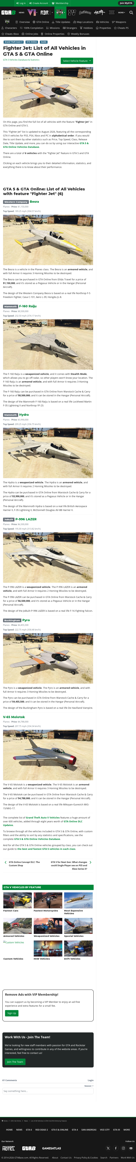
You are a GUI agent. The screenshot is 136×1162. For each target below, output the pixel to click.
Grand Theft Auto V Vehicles (43, 817)
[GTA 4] (72, 13)
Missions (55, 27)
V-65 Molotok (14, 717)
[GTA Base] (8, 12)
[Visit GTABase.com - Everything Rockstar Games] (29, 1148)
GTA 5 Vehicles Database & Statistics (21, 59)
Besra (21, 201)
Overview (24, 22)
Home (9, 1129)
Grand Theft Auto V (13, 42)
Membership (62, 3)
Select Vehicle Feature (75, 60)
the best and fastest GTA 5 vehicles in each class (46, 848)
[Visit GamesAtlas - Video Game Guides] (51, 1148)
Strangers (71, 27)
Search (103, 1157)
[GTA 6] (32, 13)
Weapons (121, 22)
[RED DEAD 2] (46, 13)
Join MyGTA (126, 3)
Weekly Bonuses (80, 33)
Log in (23, 3)
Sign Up (11, 1013)
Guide (43, 42)
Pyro (17, 620)
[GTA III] (112, 13)
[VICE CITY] (100, 13)
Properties (105, 27)
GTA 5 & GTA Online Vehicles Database (37, 839)
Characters (11, 27)
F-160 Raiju (20, 306)
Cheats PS (123, 27)
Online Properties (54, 33)
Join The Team (15, 1061)
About (55, 1157)
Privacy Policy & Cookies (86, 1157)
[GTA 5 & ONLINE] (60, 13)
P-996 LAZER (20, 519)
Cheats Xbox (12, 33)
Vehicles (104, 22)
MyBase (5, 3)
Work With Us (128, 1157)
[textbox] (48, 1092)
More (121, 12)
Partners (114, 1157)
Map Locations (85, 22)
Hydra (16, 415)
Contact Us (66, 1157)
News (21, 12)
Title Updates (63, 22)
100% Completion (33, 27)
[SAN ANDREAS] (85, 13)
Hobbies (88, 27)
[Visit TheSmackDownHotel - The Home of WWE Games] (8, 1148)
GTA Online (42, 22)
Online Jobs (31, 33)
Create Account (40, 3)
